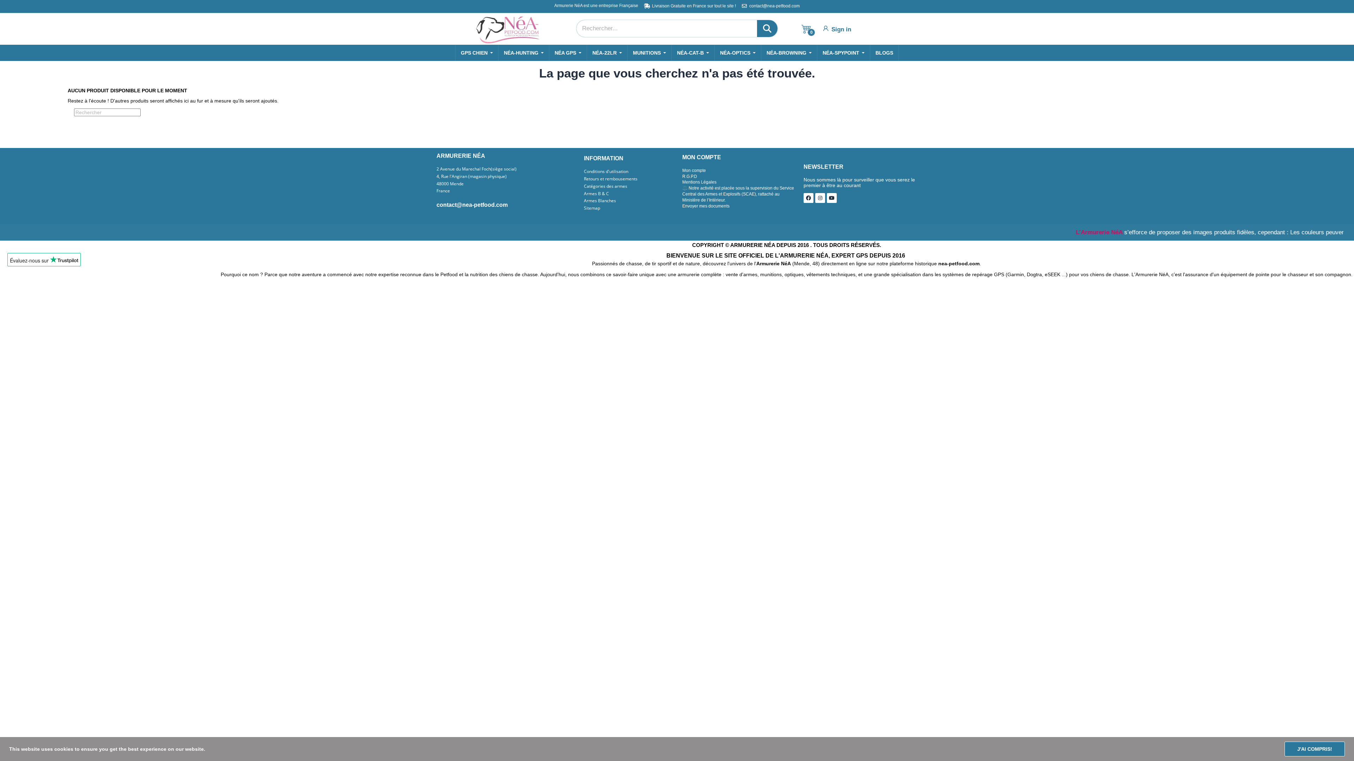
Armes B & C (596, 193)
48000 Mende (450, 183)
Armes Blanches (600, 200)
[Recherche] (767, 28)
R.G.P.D (689, 176)
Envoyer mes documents (706, 206)
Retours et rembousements (611, 179)
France (443, 190)
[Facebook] (808, 198)
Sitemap (592, 208)
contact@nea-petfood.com (472, 205)
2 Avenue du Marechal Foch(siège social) (477, 169)
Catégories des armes (605, 186)
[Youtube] (832, 198)
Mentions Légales (699, 182)
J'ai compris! (1314, 749)
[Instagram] (820, 198)
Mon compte (694, 170)
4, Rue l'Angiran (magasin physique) (472, 176)
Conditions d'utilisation (606, 171)
